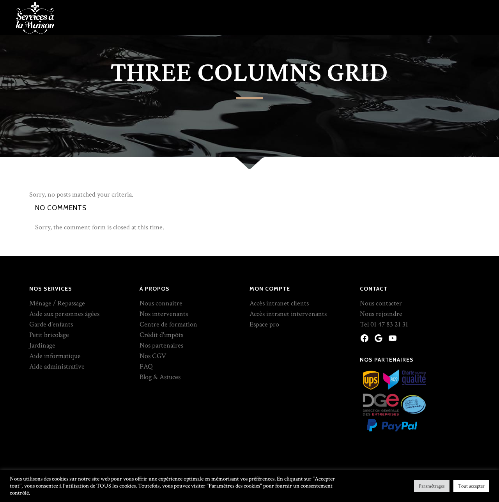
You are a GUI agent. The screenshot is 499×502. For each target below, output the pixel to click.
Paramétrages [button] (432, 486)
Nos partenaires (161, 345)
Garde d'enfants (51, 324)
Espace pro (264, 324)
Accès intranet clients (279, 303)
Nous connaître (161, 303)
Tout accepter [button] (471, 486)
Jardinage (42, 345)
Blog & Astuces (160, 377)
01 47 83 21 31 (389, 324)
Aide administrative (57, 366)
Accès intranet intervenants (288, 313)
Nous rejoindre (381, 313)
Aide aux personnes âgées (64, 313)
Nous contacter (381, 303)
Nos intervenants (164, 313)
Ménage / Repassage (57, 303)
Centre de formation (168, 324)
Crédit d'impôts (161, 334)
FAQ (146, 366)
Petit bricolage (49, 334)
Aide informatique (55, 355)
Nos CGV (153, 355)
